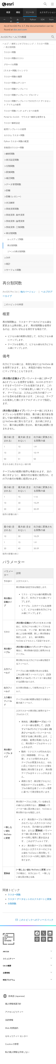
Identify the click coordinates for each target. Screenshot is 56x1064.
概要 (8, 12)
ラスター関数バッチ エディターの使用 (21, 111)
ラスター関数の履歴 (13, 76)
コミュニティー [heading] (9, 958)
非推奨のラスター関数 (14, 147)
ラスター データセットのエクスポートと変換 (29, 899)
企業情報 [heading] (6, 973)
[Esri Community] (37, 939)
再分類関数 (11, 47)
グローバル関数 (11, 64)
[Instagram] (43, 939)
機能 (18, 12)
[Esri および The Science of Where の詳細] (8, 939)
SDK (43, 19)
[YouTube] (50, 939)
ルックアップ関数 (15, 239)
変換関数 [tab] (10, 172)
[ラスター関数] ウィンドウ (16, 70)
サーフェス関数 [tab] (13, 270)
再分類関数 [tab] (11, 233)
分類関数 (12, 903)
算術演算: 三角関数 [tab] (15, 227)
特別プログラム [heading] (9, 980)
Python (33, 19)
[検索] (45, 4)
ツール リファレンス (24, 20)
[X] (43, 933)
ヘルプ (18, 20)
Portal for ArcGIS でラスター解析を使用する (24, 117)
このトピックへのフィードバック (36, 919)
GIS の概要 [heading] (7, 966)
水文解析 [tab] (10, 202)
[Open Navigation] (52, 4)
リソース (30, 12)
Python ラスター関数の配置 (16, 141)
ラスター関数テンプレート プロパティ (21, 95)
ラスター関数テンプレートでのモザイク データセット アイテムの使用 (27, 103)
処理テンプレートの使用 (15, 129)
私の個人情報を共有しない (17, 1052)
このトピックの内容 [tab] (13, 304)
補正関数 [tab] (10, 178)
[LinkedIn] (50, 933)
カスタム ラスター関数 (14, 135)
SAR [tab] (8, 257)
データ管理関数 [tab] (13, 184)
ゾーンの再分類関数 (16, 251)
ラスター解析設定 (12, 123)
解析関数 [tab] (10, 153)
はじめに (11, 20)
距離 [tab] (8, 190)
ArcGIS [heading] (6, 951)
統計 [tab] (8, 264)
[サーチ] (52, 36)
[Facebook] (37, 933)
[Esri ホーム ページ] (8, 4)
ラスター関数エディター (15, 83)
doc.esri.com (20, 29)
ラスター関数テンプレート (16, 89)
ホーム (4, 20)
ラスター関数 (43, 43)
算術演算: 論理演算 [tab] (15, 221)
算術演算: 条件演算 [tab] (15, 215)
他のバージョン (27, 291)
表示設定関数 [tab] (12, 160)
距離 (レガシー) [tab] (13, 196)
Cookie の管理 (12, 1044)
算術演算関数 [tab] (12, 209)
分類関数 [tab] (10, 166)
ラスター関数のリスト (14, 58)
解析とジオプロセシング (23, 43)
